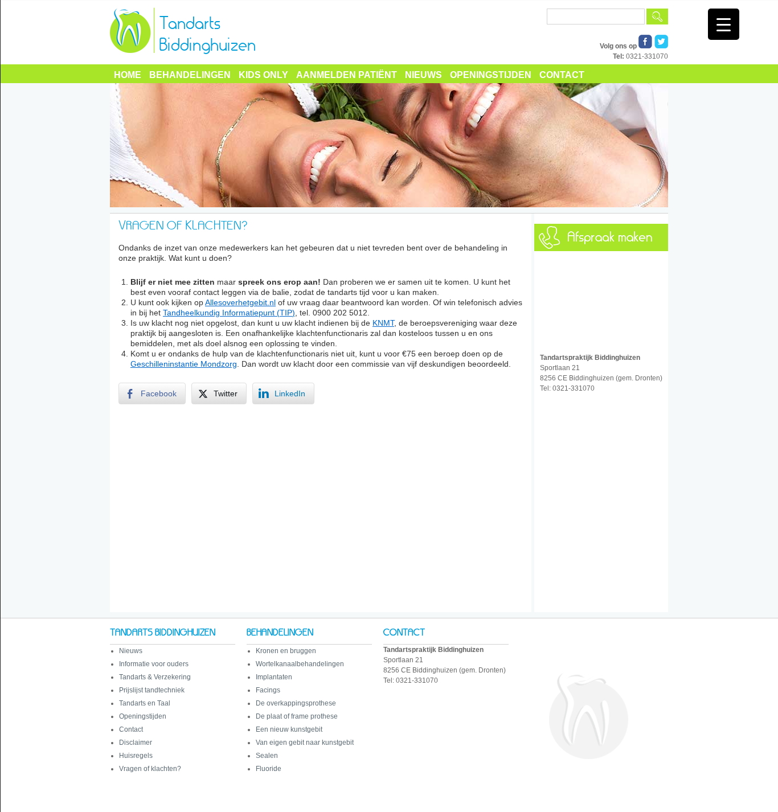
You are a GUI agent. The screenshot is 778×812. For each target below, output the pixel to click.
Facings (268, 690)
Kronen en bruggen (286, 651)
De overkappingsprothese (296, 703)
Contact (561, 75)
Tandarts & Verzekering (155, 677)
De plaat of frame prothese (297, 716)
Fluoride (268, 769)
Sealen (267, 756)
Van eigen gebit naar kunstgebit (305, 743)
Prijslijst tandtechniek (152, 690)
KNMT (383, 322)
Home (127, 75)
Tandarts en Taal (144, 703)
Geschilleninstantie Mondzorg (183, 363)
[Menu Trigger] (723, 24)
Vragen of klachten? (150, 769)
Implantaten (274, 677)
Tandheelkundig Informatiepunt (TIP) (229, 312)
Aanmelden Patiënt (346, 75)
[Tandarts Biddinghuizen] (217, 62)
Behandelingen (190, 75)
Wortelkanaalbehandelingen (300, 664)
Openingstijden (490, 75)
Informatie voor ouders (154, 664)
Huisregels (136, 756)
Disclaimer (135, 743)
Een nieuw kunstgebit (289, 729)
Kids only (263, 75)
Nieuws (423, 75)
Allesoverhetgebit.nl (240, 302)
